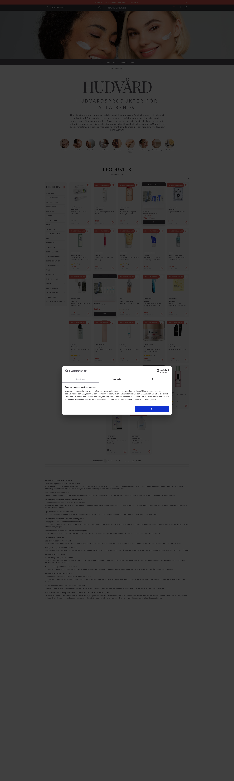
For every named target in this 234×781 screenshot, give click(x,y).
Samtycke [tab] (80, 379)
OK (152, 409)
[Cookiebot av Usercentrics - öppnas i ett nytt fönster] (158, 371)
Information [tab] (117, 379)
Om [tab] (153, 379)
